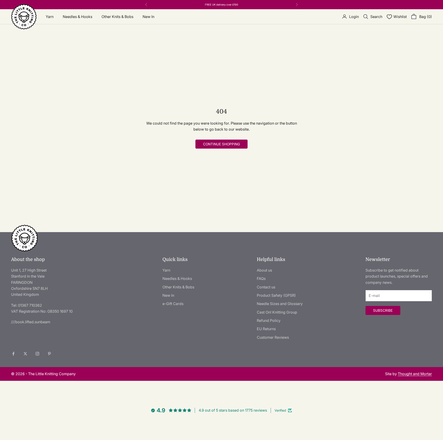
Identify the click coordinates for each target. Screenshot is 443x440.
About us (264, 270)
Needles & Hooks (77, 16)
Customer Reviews (273, 337)
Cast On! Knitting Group (277, 312)
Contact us (266, 287)
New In (148, 16)
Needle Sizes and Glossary (280, 303)
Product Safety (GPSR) (276, 295)
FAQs (261, 278)
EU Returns (266, 328)
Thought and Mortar (415, 373)
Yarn (50, 16)
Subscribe (383, 310)
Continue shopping (221, 144)
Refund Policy (269, 320)
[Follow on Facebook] (13, 353)
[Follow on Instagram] (37, 353)
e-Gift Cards (172, 303)
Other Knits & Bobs (117, 16)
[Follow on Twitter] (25, 353)
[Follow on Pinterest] (49, 353)
